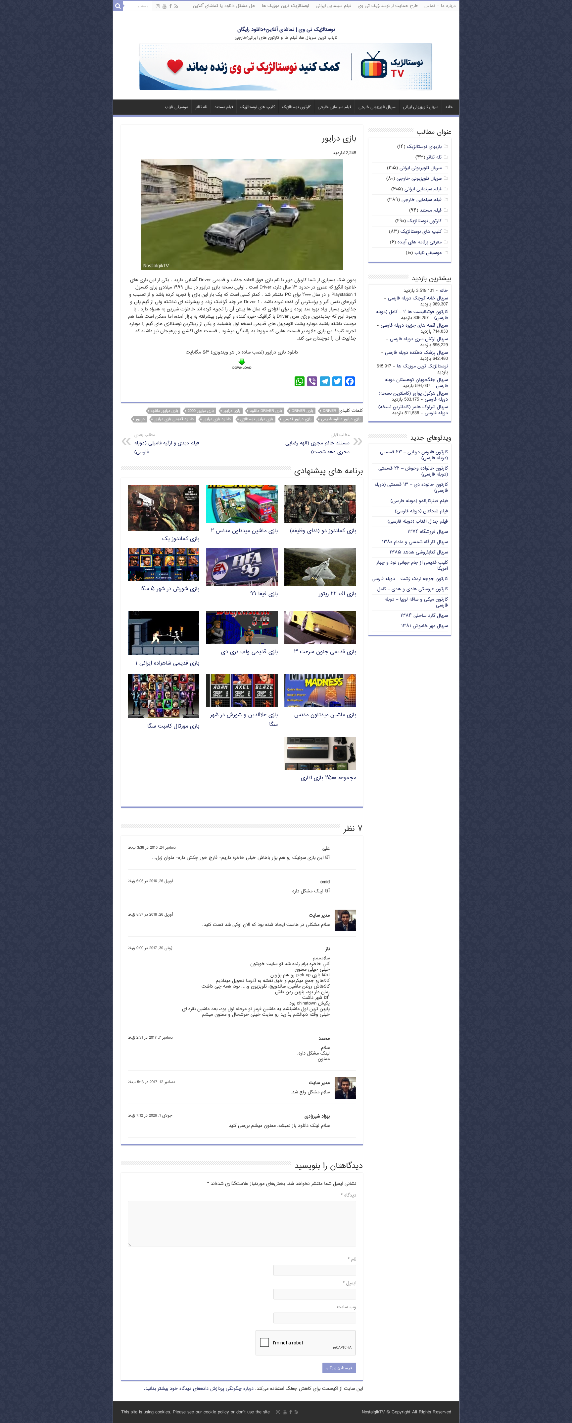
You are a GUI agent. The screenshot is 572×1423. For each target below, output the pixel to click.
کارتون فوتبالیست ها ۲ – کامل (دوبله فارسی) (412, 315)
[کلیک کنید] (286, 67)
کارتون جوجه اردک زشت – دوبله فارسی (410, 579)
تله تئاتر (201, 107)
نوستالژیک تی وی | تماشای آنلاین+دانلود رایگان (286, 29)
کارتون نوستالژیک (296, 107)
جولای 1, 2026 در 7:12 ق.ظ (150, 1115)
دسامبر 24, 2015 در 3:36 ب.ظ (152, 847)
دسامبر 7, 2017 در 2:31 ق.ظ (150, 1037)
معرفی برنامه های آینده (420, 242)
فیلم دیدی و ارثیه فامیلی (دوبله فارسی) (166, 444)
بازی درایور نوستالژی (256, 419)
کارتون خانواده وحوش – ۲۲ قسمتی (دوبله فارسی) (413, 471)
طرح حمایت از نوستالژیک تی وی (388, 6)
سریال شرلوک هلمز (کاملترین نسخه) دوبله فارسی (413, 410)
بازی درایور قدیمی (297, 419)
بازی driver (302, 411)
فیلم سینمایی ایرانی (333, 6)
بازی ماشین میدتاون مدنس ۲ (244, 531)
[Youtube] (164, 6)
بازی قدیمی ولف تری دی (249, 652)
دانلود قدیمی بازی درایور (174, 419)
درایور (140, 419)
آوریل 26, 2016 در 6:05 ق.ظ (150, 881)
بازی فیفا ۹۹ (264, 594)
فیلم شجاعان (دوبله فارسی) (421, 511)
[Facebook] (170, 6)
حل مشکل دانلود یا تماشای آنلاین (224, 6)
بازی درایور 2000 (201, 411)
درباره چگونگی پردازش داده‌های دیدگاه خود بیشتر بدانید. (199, 1389)
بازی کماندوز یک (180, 539)
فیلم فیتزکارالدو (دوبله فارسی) (419, 501)
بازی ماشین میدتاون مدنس (325, 715)
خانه (449, 107)
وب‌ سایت (346, 1307)
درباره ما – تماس (440, 6)
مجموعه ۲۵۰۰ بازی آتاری (328, 778)
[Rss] (176, 6)
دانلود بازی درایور (217, 419)
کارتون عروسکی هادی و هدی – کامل (412, 589)
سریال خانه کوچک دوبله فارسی (418, 298)
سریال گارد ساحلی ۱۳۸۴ (424, 616)
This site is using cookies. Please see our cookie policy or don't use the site (195, 1412)
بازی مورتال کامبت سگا (173, 726)
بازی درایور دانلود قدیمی (340, 419)
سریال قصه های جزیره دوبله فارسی (414, 325)
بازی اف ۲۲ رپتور (337, 594)
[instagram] (158, 6)
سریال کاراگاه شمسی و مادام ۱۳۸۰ (415, 542)
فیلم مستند (224, 107)
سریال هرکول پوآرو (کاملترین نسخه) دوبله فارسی (413, 396)
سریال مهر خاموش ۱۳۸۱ (424, 626)
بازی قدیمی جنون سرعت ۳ (325, 652)
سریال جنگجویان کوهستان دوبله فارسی (416, 383)
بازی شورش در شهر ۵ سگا (169, 589)
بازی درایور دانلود (164, 411)
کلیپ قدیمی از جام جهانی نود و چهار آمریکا (412, 565)
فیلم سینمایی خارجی (334, 107)
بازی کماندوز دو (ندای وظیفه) (323, 531)
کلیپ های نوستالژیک (257, 107)
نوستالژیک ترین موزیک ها (285, 6)
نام (352, 1259)
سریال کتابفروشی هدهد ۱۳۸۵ (419, 552)
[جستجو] (118, 6)
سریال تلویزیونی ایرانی (420, 107)
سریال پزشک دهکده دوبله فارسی (416, 353)
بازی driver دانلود (266, 411)
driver (329, 411)
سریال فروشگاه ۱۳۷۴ (427, 532)
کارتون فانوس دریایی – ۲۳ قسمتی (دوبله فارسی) (414, 455)
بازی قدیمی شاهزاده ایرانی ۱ (167, 663)
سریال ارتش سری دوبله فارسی (419, 339)
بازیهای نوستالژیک (424, 147)
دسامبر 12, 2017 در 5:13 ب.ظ (151, 1082)
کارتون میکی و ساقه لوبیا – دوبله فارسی (416, 602)
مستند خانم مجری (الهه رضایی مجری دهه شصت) (317, 444)
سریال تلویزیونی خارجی (377, 107)
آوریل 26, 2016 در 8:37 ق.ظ (150, 914)
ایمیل (349, 1283)
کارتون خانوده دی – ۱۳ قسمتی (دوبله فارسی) (411, 488)
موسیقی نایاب (176, 107)
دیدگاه (348, 1195)
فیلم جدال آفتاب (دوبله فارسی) (418, 521)
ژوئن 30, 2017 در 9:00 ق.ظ (150, 948)
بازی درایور (231, 411)
